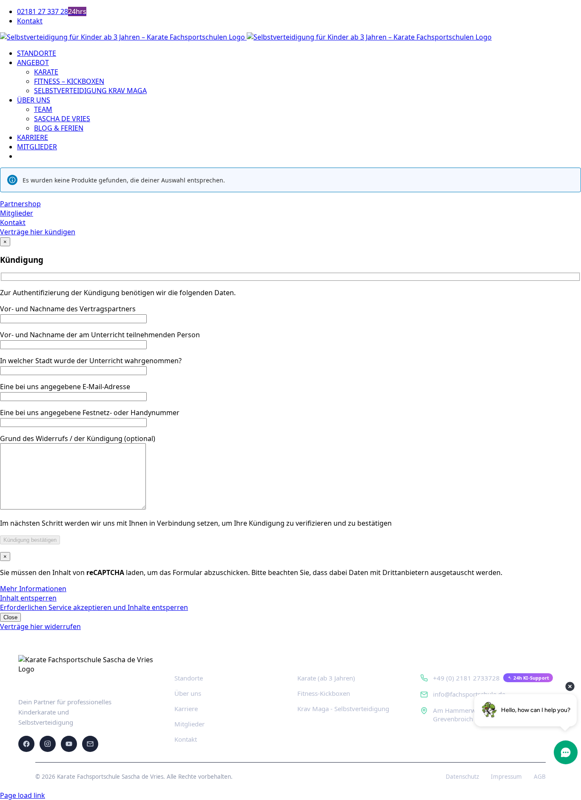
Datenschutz (462, 776)
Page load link (22, 795)
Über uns (187, 693)
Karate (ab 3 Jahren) (326, 678)
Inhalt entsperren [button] (28, 598)
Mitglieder (189, 724)
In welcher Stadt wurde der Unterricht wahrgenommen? (91, 360)
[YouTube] (69, 744)
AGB (540, 776)
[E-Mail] (90, 744)
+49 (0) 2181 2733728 (466, 678)
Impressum (506, 776)
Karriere (186, 708)
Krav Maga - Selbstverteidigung (343, 708)
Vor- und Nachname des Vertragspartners (68, 308)
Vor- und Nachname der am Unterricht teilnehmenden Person (100, 334)
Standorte (188, 678)
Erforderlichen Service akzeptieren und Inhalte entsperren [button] (94, 607)
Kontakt (185, 739)
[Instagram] (48, 744)
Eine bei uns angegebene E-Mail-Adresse (65, 386)
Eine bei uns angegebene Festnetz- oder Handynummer (89, 412)
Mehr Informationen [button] (33, 588)
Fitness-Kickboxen (323, 693)
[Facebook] (26, 744)
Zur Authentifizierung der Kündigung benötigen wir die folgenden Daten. (118, 292)
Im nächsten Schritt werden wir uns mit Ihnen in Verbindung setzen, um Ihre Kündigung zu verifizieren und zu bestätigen (196, 523)
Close (10, 617)
